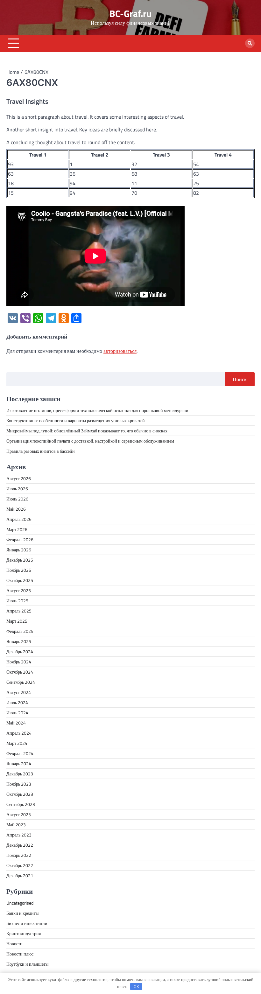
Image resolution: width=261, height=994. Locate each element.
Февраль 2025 (19, 631)
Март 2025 (16, 621)
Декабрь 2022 (19, 845)
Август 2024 (18, 692)
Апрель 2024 (19, 733)
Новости (14, 943)
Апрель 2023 (19, 834)
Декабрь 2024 (19, 651)
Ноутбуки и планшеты (27, 964)
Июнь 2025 (17, 600)
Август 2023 (18, 814)
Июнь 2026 (17, 498)
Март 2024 (16, 743)
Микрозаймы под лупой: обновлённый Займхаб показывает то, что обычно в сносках (86, 430)
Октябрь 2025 (19, 580)
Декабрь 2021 (19, 875)
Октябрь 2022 (19, 865)
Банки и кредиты (22, 913)
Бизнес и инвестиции (26, 923)
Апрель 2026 (19, 519)
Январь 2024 (18, 763)
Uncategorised (19, 903)
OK (136, 986)
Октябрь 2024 (19, 671)
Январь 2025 (18, 641)
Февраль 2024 (19, 753)
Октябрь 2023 (19, 794)
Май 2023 (16, 824)
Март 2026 (16, 529)
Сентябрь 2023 (20, 804)
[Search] (250, 43)
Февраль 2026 (19, 539)
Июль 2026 (17, 488)
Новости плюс (19, 953)
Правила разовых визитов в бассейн (40, 451)
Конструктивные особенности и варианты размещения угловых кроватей (75, 420)
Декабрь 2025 (19, 559)
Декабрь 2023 (19, 773)
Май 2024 (16, 722)
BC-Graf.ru (130, 13)
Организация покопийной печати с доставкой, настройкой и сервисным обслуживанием (90, 441)
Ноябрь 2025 (18, 570)
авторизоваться (120, 351)
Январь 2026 (18, 549)
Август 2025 (18, 590)
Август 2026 (18, 478)
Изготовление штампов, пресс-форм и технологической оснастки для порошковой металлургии (97, 410)
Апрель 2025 (19, 610)
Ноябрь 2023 (18, 783)
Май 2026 (16, 509)
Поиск (240, 379)
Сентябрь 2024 (20, 682)
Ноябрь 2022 (18, 855)
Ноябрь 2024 (18, 661)
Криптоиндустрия (23, 933)
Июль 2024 (17, 702)
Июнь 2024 (17, 712)
